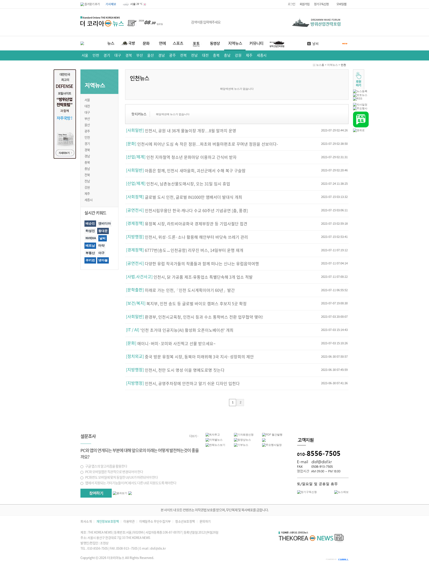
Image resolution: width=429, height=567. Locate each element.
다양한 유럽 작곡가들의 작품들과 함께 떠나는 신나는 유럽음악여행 (202, 264)
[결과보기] (120, 493)
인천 (96, 55)
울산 (150, 55)
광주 (172, 55)
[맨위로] (359, 130)
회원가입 (304, 4)
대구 (117, 55)
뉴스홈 (320, 64)
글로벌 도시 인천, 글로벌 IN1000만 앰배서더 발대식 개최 (193, 197)
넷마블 (103, 260)
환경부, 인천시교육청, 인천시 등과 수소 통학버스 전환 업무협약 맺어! (204, 317)
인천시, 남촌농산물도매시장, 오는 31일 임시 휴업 (188, 184)
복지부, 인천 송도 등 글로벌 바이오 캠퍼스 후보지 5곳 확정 (196, 304)
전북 (183, 55)
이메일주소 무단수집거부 (154, 521)
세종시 (262, 55)
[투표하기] (96, 493)
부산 (139, 55)
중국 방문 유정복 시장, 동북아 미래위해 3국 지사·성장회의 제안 (199, 357)
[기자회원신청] (248, 435)
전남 (194, 55)
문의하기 (205, 521)
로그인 (291, 4)
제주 (249, 55)
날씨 (315, 43)
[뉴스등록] (360, 91)
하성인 (90, 231)
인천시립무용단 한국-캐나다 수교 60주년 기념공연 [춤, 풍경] (196, 210)
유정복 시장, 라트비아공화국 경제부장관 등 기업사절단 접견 (196, 224)
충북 (216, 55)
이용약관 (129, 521)
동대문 (103, 231)
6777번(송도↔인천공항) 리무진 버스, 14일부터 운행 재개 (194, 250)
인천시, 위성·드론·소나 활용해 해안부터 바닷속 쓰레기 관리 (196, 237)
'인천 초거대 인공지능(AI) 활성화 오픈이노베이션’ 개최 (186, 330)
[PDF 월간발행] (272, 434)
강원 (238, 55)
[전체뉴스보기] (215, 445)
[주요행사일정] (272, 445)
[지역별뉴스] (214, 439)
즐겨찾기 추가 (92, 4)
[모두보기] (130, 494)
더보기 (193, 436)
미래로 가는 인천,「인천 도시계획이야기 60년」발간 (190, 290)
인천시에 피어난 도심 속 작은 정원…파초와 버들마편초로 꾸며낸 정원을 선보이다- (207, 144)
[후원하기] (358, 88)
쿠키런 (90, 260)
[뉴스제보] (341, 492)
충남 (227, 55)
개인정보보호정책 (107, 521)
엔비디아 (104, 223)
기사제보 (110, 4)
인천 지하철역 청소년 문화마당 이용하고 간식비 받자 (191, 157)
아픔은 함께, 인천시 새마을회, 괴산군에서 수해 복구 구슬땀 (195, 170)
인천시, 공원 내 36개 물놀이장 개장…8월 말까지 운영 (190, 131)
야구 (101, 253)
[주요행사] (360, 108)
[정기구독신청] (307, 492)
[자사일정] (360, 104)
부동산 (90, 253)
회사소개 (86, 521)
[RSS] (357, 98)
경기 (106, 55)
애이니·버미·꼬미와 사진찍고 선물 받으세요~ (176, 343)
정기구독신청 (321, 4)
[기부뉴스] (241, 445)
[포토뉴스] (360, 95)
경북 (128, 55)
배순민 (90, 223)
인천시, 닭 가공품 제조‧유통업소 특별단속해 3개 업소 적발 (203, 277)
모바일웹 (341, 4)
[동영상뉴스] (242, 439)
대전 (205, 55)
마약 (101, 245)
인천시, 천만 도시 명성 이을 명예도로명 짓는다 (185, 370)
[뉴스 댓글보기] (264, 440)
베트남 (90, 245)
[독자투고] (213, 434)
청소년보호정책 (185, 521)
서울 (85, 55)
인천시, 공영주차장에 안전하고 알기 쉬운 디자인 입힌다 (192, 383)
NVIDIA (91, 238)
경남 (161, 55)
